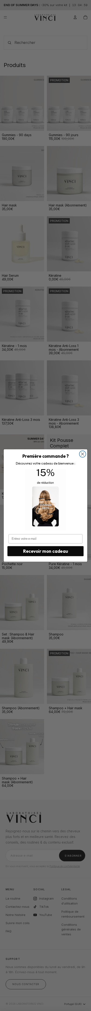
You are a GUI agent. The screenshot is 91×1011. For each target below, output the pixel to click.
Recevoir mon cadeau (45, 551)
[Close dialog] (82, 454)
